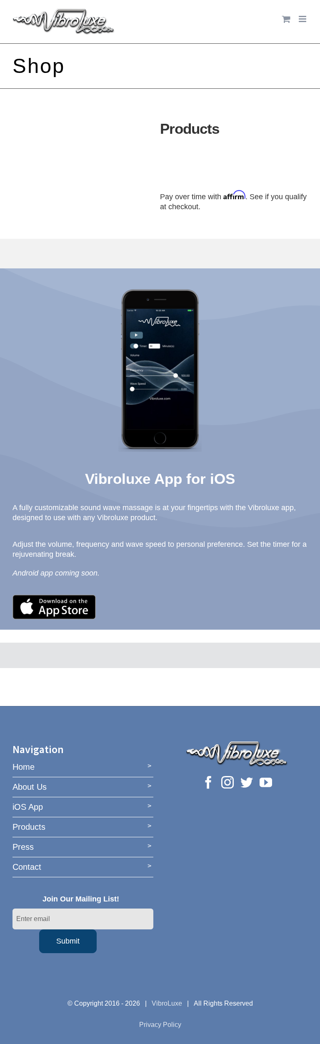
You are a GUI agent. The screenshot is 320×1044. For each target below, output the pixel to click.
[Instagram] (227, 782)
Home (23, 766)
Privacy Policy (160, 1024)
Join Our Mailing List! (80, 899)
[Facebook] (208, 782)
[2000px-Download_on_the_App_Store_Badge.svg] (54, 598)
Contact (26, 866)
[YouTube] (266, 782)
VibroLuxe (167, 1003)
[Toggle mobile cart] (286, 19)
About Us (29, 786)
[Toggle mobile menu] (303, 19)
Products (28, 826)
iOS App (27, 806)
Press (23, 846)
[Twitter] (246, 782)
